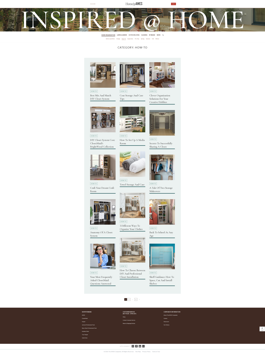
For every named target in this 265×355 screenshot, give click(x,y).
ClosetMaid (85, 318)
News (158, 35)
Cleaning (144, 35)
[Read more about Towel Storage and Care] (132, 164)
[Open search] (163, 35)
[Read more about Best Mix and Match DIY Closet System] (103, 75)
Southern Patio (85, 331)
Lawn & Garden (122, 35)
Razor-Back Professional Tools (89, 328)
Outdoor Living (134, 35)
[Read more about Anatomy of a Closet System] (103, 212)
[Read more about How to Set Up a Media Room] (132, 120)
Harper (83, 321)
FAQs (124, 317)
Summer (148, 38)
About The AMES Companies (170, 315)
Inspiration (130, 38)
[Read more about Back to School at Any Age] (162, 212)
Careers (165, 318)
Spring (142, 38)
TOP (262, 330)
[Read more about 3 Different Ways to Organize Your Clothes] (132, 205)
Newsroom (166, 321)
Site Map (138, 351)
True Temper (85, 334)
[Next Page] (139, 299)
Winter (157, 38)
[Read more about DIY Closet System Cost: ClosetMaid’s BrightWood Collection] (103, 120)
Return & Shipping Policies (129, 323)
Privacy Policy (146, 351)
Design (118, 38)
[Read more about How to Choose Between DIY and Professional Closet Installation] (132, 250)
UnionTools (84, 337)
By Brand (152, 35)
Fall (153, 38)
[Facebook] (136, 346)
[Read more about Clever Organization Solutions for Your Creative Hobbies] (162, 75)
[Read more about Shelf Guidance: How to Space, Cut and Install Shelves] (162, 257)
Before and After (110, 38)
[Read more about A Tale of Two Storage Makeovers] (162, 168)
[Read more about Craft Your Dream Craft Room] (103, 168)
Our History (166, 324)
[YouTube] (140, 346)
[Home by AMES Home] (133, 4)
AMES (83, 315)
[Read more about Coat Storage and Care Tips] (132, 75)
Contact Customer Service (129, 320)
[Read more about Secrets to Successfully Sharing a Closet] (162, 123)
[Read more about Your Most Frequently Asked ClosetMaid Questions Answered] (103, 257)
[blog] (143, 346)
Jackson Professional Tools (88, 324)
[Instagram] (133, 346)
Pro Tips (137, 38)
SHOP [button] (173, 3)
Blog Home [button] (92, 3)
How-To (124, 38)
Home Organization (108, 35)
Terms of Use (156, 351)
